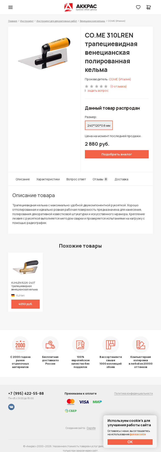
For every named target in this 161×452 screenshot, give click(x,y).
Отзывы (100, 179)
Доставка (121, 179)
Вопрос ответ (76, 179)
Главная (12, 20)
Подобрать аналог (116, 154)
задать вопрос (97, 90)
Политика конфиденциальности (133, 393)
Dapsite (91, 428)
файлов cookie (138, 434)
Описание (23, 179)
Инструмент (27, 20)
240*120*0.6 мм (98, 125)
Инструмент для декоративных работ (56, 20)
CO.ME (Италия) (120, 79)
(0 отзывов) (118, 86)
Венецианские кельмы (92, 20)
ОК (130, 441)
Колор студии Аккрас (80, 7)
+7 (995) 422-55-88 (26, 393)
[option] (44, 54)
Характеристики (48, 179)
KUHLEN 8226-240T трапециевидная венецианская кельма (24, 286)
